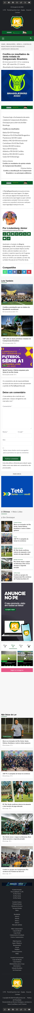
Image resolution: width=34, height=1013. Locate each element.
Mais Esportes (17, 941)
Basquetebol (17, 945)
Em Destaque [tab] (8, 517)
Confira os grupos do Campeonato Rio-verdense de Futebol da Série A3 (22, 577)
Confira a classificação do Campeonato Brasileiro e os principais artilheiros (17, 171)
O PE (4, 10)
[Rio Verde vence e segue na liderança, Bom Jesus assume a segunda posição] (6, 563)
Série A (5, 302)
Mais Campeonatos (17, 928)
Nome (5, 432)
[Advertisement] (17, 694)
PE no (5, 645)
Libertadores (17, 966)
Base (17, 910)
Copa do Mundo (17, 959)
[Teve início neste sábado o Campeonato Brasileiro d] (25, 658)
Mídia (17, 953)
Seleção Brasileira (17, 968)
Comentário (7, 406)
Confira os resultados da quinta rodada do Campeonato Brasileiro (17, 163)
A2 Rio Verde (17, 896)
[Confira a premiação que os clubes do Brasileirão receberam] (17, 294)
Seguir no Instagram (17, 670)
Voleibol (17, 949)
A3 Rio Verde (17, 572)
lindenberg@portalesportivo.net (13, 230)
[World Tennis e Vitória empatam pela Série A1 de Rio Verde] (17, 357)
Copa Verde (17, 933)
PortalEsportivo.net (19, 998)
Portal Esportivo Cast (13, 10)
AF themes (23, 1004)
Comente (22, 64)
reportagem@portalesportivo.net (13, 204)
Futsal (15, 536)
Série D (17, 922)
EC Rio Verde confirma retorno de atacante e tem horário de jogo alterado (22, 552)
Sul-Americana (17, 970)
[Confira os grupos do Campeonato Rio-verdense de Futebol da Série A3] (6, 576)
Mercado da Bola (17, 925)
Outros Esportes (17, 951)
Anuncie (28, 10)
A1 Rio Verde (17, 894)
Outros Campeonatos (17, 937)
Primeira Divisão (17, 904)
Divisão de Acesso (18, 548)
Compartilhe (13, 64)
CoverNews (14, 1004)
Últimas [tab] (6, 512)
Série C (17, 920)
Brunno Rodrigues (18, 1002)
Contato (17, 12)
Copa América (17, 961)
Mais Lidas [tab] (17, 512)
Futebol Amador (17, 889)
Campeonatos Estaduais (17, 935)
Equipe (23, 10)
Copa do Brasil (17, 931)
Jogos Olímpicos (17, 943)
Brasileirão (17, 914)
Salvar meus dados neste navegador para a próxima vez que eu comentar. (16, 451)
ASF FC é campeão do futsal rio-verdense (16, 773)
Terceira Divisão (17, 908)
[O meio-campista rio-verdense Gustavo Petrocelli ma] (9, 658)
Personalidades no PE (17, 891)
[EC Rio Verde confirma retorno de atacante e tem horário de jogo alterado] (6, 551)
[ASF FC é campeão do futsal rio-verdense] (6, 538)
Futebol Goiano (18, 522)
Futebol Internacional (17, 957)
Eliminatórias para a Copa (17, 964)
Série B (17, 918)
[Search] (31, 38)
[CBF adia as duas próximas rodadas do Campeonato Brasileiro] (17, 326)
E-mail (20, 432)
